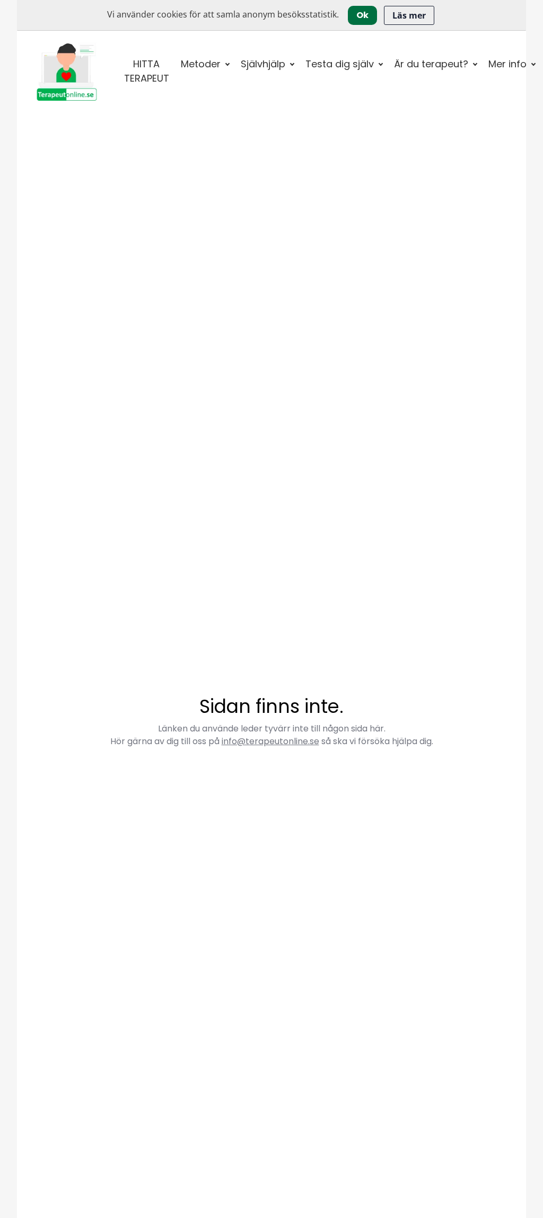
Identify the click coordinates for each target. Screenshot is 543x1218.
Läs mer (409, 15)
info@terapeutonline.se (270, 741)
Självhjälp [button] (263, 63)
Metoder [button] (201, 63)
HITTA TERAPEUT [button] (146, 71)
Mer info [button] (507, 63)
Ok (362, 15)
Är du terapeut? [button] (431, 63)
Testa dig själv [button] (339, 63)
